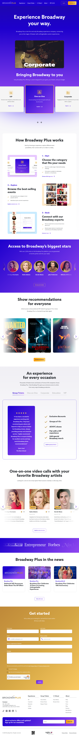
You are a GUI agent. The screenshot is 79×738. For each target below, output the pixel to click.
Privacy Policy (65, 732)
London (29, 706)
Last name (42, 628)
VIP (28, 699)
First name (9, 628)
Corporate (30, 701)
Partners (67, 708)
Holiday (29, 708)
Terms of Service (72, 732)
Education (30, 704)
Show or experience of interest (14, 643)
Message (9, 651)
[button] (22, 4)
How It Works (43, 699)
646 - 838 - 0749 (6, 704)
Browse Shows (44, 701)
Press (67, 704)
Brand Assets (68, 712)
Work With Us (68, 710)
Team (67, 701)
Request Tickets (44, 704)
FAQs (67, 699)
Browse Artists (56, 701)
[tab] (18, 393)
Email (8, 636)
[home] (9, 3)
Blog (67, 706)
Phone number (43, 636)
